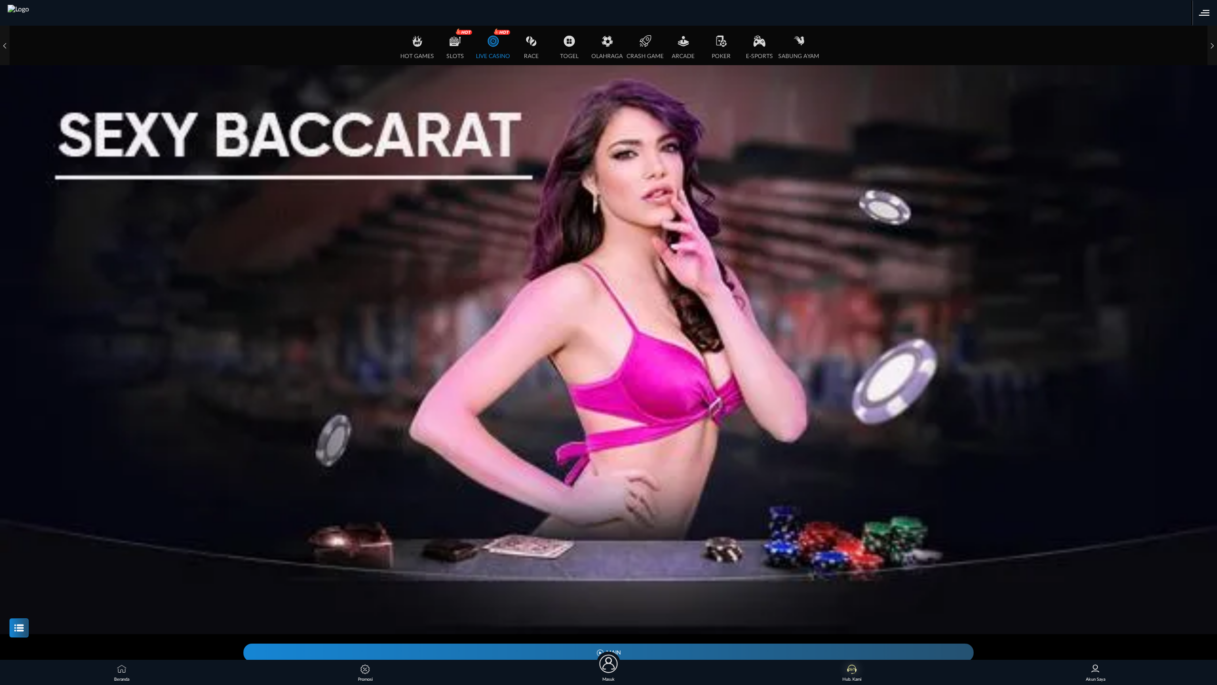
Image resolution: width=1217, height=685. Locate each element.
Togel (569, 56)
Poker (721, 56)
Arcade (683, 56)
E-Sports (759, 56)
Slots (455, 56)
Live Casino (493, 56)
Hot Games (417, 56)
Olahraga (607, 56)
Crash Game (645, 56)
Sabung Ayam (798, 56)
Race (531, 56)
